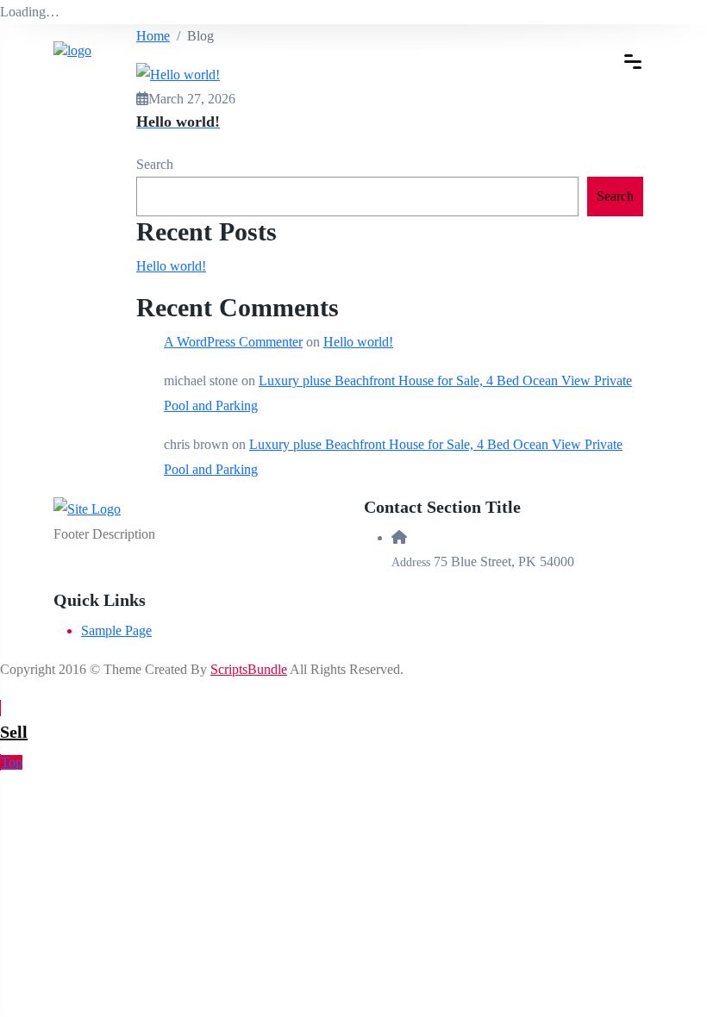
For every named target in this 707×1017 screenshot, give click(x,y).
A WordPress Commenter (233, 341)
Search (154, 164)
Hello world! (171, 266)
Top (11, 762)
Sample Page (116, 630)
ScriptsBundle (248, 669)
